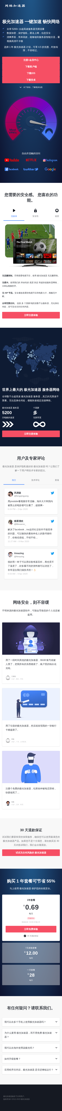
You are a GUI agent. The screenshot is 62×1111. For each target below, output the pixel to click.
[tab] (31, 1022)
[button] (31, 60)
